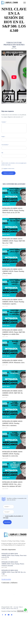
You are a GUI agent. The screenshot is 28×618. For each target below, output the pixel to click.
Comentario (3, 121)
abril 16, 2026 (4, 397)
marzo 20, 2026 (5, 458)
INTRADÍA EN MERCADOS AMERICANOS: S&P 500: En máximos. (12, 393)
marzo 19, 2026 (5, 488)
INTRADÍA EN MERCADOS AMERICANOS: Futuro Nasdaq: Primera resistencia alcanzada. (12, 563)
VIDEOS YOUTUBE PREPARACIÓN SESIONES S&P (14, 45)
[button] (6, 579)
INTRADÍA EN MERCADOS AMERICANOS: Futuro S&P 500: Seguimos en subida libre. (13, 332)
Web (2, 152)
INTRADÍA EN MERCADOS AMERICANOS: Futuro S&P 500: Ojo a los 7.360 (13, 241)
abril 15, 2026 (4, 427)
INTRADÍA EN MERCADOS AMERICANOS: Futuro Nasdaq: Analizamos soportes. (13, 302)
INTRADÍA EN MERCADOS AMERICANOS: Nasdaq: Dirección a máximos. (12, 423)
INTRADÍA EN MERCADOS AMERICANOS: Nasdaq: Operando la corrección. (12, 454)
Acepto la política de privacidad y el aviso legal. (13, 516)
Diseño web (16, 608)
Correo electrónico (5, 144)
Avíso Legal (16, 607)
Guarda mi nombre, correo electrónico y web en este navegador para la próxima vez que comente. (13, 164)
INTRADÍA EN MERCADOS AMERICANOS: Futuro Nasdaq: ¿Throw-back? (13, 271)
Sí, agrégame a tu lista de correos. (8, 168)
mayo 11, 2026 (5, 336)
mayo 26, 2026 (5, 214)
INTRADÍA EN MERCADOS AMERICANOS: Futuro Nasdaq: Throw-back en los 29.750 (13, 210)
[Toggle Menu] (24, 2)
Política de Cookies (9, 608)
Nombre (3, 136)
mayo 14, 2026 (5, 275)
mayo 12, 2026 (5, 306)
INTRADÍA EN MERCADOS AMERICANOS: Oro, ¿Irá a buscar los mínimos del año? (12, 484)
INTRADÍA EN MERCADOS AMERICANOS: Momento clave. (13, 361)
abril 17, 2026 (4, 364)
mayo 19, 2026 (5, 245)
